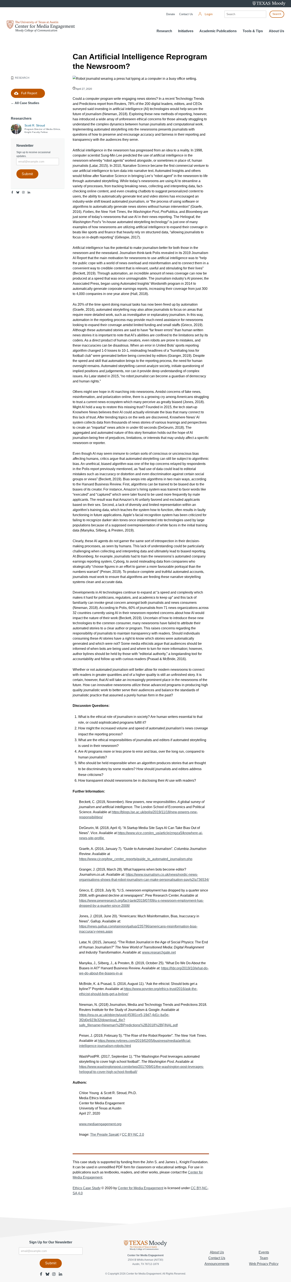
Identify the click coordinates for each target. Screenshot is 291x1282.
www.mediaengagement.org (100, 1124)
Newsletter (24, 145)
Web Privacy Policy (263, 1264)
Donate (170, 14)
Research (164, 31)
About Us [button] (276, 31)
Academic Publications (218, 31)
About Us (217, 1252)
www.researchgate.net (159, 952)
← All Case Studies (25, 103)
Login (209, 14)
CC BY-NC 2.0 (133, 1134)
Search (276, 14)
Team (264, 1258)
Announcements (217, 1264)
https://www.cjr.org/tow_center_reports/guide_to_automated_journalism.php (135, 859)
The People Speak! (104, 1134)
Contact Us (186, 14)
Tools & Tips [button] (253, 31)
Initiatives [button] (185, 31)
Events (264, 1252)
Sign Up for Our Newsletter (50, 1242)
